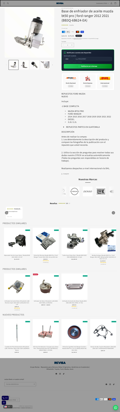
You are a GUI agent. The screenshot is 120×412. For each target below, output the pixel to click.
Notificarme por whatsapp (89, 66)
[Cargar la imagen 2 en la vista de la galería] (24, 65)
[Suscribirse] (34, 384)
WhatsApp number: (70, 56)
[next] (115, 246)
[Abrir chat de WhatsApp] (115, 407)
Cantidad (63, 41)
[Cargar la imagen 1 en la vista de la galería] (13, 65)
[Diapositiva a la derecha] (52, 65)
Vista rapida (17, 242)
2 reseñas (71, 25)
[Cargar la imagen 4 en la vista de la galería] (45, 65)
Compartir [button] (66, 174)
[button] (4, 3)
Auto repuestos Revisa (27, 406)
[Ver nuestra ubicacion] (4, 403)
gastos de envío (78, 38)
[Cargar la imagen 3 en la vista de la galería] (34, 65)
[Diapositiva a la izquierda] (6, 65)
